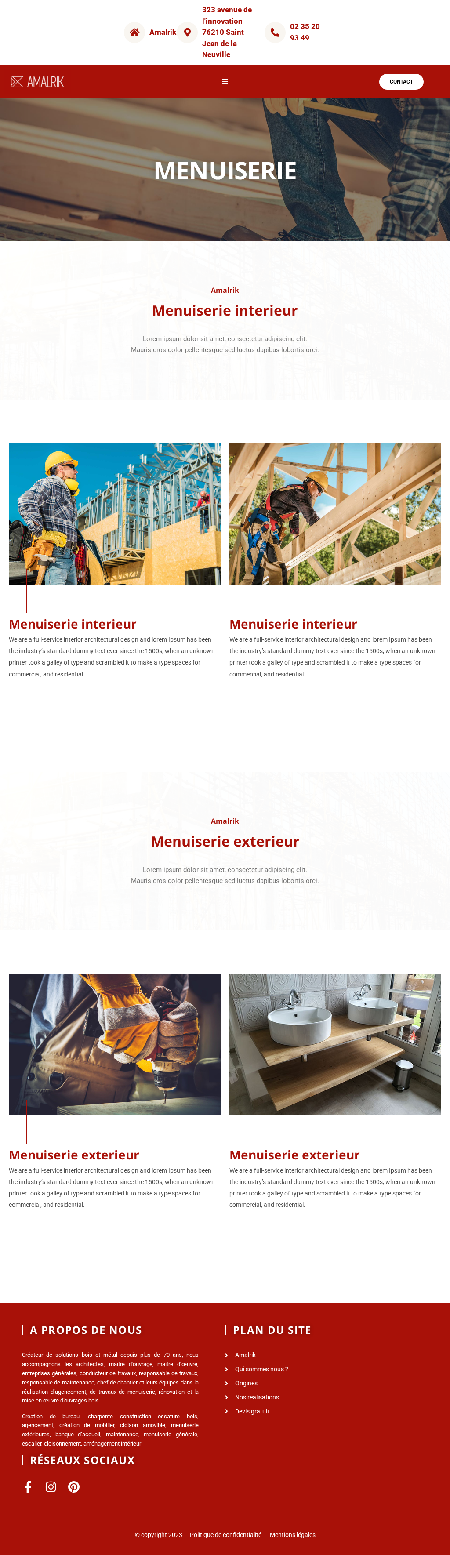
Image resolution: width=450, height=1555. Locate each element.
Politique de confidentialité (225, 1534)
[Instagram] (51, 1487)
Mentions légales (293, 1534)
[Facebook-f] (28, 1487)
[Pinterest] (74, 1487)
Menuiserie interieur (73, 623)
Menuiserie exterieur (74, 1154)
